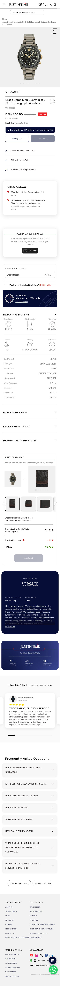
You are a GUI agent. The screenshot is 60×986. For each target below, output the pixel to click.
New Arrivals (10, 959)
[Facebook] (46, 955)
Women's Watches (12, 967)
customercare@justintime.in (44, 965)
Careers (8, 924)
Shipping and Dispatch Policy (41, 929)
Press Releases (10, 929)
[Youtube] (31, 955)
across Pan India (16, 123)
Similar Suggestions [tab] (19, 883)
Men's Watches (11, 963)
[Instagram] (36, 955)
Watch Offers (10, 972)
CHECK (48, 274)
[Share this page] (52, 101)
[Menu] (4, 4)
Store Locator (11, 911)
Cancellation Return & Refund (42, 924)
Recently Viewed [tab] (43, 883)
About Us (8, 907)
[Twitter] (41, 955)
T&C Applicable (21, 301)
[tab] (12, 504)
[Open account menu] (50, 4)
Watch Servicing (12, 976)
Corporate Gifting (12, 954)
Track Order (35, 907)
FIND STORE (45, 285)
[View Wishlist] (45, 4)
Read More (10, 626)
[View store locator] (40, 4)
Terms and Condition (38, 933)
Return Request (36, 911)
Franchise (9, 920)
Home (4, 19)
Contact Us (9, 933)
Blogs (7, 916)
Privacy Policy (35, 938)
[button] (54, 31)
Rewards (33, 916)
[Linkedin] (51, 955)
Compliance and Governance (17, 938)
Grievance (34, 920)
